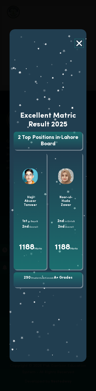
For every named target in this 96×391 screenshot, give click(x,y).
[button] (79, 43)
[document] (48, 195)
